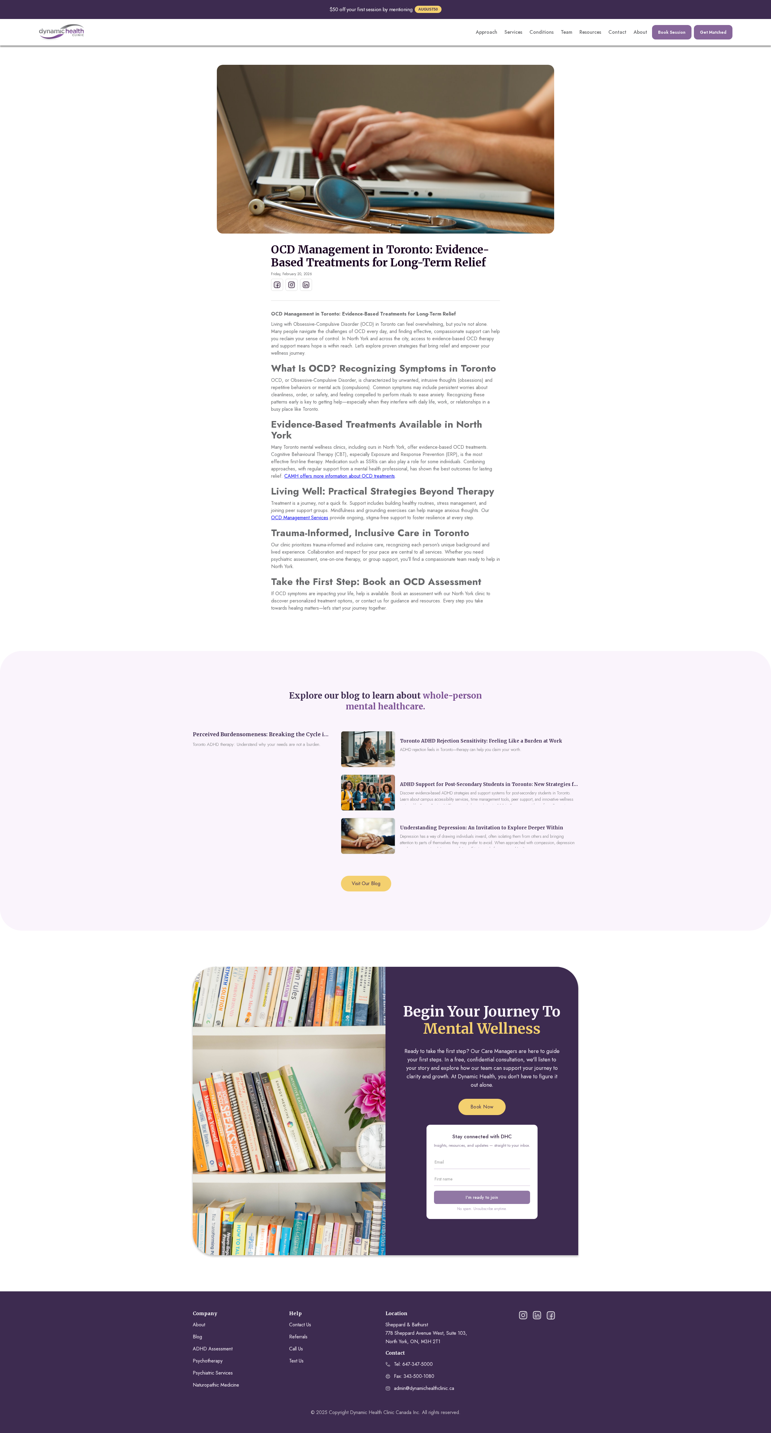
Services (513, 32)
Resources (590, 32)
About (640, 32)
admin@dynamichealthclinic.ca (424, 1388)
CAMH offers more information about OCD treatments (339, 476)
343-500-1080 (419, 1376)
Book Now (482, 1106)
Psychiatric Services (213, 1372)
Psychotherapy (208, 1360)
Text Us (296, 1360)
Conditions (541, 32)
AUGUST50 (428, 9)
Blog (197, 1336)
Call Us (296, 1348)
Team (566, 32)
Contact (617, 32)
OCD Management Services (299, 517)
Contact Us (300, 1324)
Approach (486, 32)
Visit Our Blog (366, 883)
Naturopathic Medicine (216, 1384)
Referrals (298, 1336)
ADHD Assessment (213, 1348)
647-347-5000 (417, 1364)
